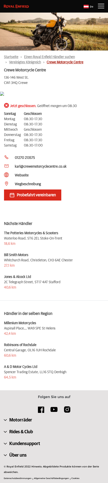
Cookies (75, 478)
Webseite (22, 175)
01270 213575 (25, 158)
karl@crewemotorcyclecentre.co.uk (41, 166)
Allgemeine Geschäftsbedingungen (51, 478)
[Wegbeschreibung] (54, 94)
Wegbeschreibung (28, 184)
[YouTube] (54, 411)
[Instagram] (67, 411)
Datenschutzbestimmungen (17, 478)
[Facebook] (41, 411)
